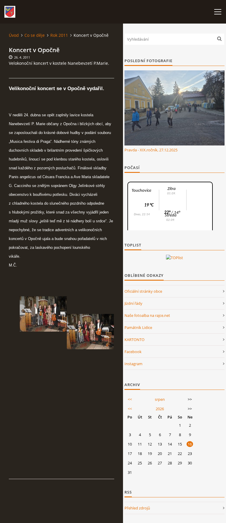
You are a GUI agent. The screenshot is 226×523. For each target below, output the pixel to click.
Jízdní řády (133, 303)
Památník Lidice (138, 327)
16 (190, 444)
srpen (160, 399)
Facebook (133, 351)
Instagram (133, 363)
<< (130, 399)
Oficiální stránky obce (143, 291)
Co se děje (34, 35)
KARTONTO (134, 339)
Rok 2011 (59, 35)
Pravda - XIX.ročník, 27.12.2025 (150, 150)
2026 (160, 408)
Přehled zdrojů (137, 508)
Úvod (14, 35)
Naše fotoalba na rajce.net (147, 315)
